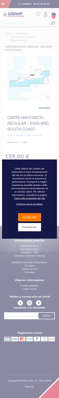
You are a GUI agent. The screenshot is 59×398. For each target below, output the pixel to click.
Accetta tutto (29, 217)
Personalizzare (29, 227)
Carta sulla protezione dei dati (29, 198)
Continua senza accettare (29, 204)
